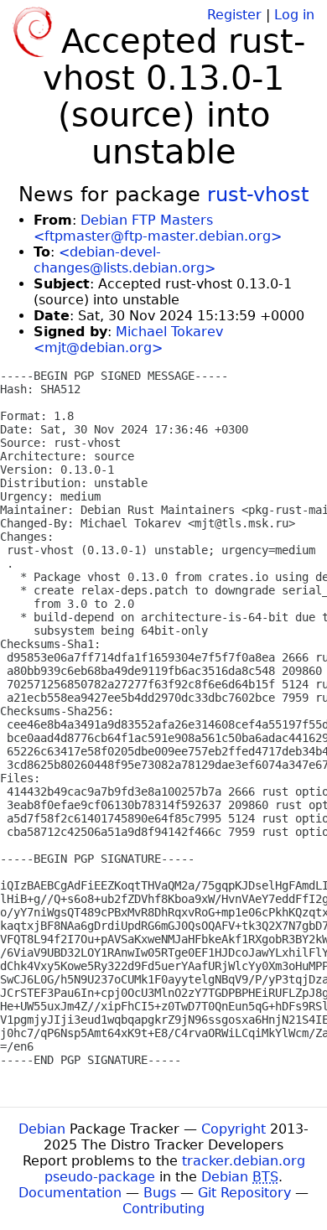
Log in (294, 15)
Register (234, 15)
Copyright (233, 1129)
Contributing (163, 1209)
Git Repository (244, 1193)
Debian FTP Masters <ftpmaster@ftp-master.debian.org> (158, 228)
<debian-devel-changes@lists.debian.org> (124, 260)
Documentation (70, 1193)
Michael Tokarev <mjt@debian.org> (128, 340)
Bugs (159, 1193)
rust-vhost (258, 194)
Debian (41, 1129)
